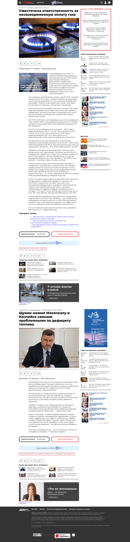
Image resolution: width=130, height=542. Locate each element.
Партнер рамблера (48, 534)
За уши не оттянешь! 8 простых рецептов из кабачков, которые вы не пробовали (100, 379)
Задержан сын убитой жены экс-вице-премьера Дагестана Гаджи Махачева (96, 14)
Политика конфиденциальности (57, 509)
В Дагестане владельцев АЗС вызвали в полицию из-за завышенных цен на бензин (66, 469)
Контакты (34, 509)
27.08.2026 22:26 (23, 310)
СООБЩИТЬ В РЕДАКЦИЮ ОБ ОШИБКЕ (79, 509)
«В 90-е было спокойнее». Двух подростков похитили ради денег (99, 63)
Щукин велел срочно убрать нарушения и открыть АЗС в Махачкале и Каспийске (96, 29)
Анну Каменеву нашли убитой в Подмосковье (97, 152)
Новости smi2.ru (25, 303)
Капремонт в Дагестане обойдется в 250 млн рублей (65, 263)
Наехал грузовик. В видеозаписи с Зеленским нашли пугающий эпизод (99, 158)
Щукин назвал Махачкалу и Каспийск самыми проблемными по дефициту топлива (96, 22)
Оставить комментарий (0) (65, 234)
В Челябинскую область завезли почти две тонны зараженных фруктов (98, 140)
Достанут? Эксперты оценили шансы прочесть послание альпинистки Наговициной (100, 386)
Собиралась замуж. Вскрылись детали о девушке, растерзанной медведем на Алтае (98, 360)
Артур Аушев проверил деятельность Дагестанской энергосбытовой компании (35, 264)
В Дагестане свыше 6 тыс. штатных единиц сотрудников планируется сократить (37, 276)
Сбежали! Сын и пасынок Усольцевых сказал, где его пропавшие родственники (100, 83)
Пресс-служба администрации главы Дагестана (63, 369)
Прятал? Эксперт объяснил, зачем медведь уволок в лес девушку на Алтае (99, 58)
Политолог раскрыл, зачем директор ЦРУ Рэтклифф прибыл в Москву (99, 164)
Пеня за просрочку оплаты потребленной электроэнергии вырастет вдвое (48, 222)
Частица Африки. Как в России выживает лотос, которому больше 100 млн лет (99, 367)
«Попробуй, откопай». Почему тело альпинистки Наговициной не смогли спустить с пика (99, 71)
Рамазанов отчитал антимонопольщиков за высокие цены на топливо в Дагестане (37, 475)
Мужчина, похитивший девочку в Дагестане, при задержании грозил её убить (95, 44)
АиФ (20, 59)
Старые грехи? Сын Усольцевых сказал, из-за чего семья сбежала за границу (99, 354)
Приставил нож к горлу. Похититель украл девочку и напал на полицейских (96, 37)
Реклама (42, 509)
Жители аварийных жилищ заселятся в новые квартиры (35, 269)
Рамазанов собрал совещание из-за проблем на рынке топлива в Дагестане (67, 475)
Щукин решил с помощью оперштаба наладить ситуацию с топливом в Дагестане (37, 469)
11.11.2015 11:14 (22, 7)
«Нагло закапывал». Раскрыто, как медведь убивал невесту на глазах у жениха (99, 77)
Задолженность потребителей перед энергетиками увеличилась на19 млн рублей (52, 218)
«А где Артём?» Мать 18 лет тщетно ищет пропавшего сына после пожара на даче (99, 373)
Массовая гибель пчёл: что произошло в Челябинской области (99, 146)
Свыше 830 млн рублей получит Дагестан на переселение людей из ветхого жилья (67, 270)
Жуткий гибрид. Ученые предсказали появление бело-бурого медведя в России (100, 89)
